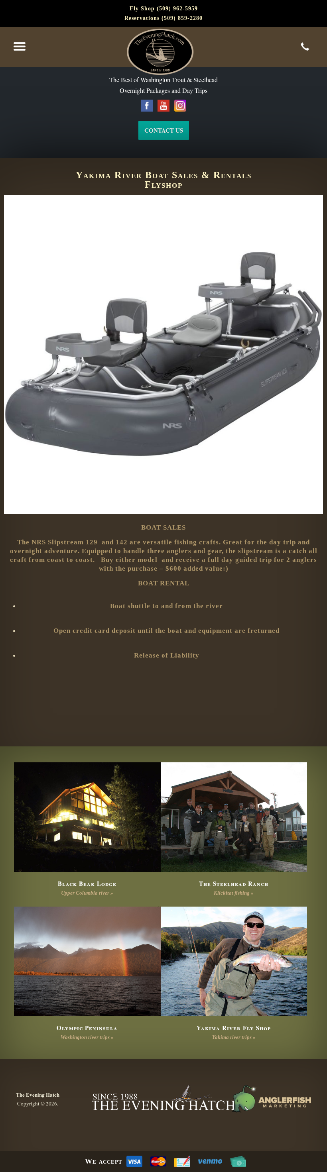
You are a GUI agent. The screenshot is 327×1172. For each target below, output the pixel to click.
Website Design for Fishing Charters (271, 1099)
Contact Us (163, 130)
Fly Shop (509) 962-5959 (164, 9)
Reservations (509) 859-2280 (163, 18)
